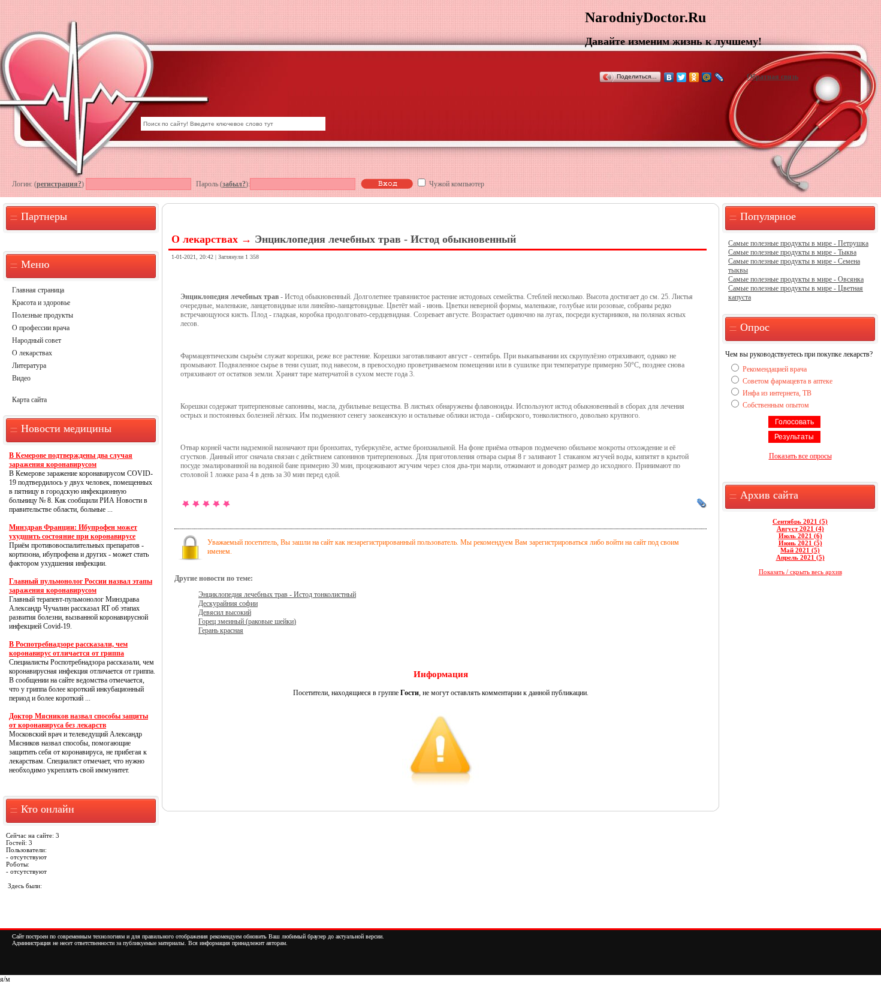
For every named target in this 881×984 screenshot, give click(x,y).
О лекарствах (32, 353)
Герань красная (220, 630)
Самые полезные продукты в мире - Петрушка (798, 243)
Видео (21, 378)
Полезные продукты (42, 315)
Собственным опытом (776, 405)
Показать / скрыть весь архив (800, 571)
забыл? (234, 184)
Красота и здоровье (41, 302)
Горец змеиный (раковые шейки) (247, 621)
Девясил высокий (224, 612)
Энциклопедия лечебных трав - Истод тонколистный (277, 594)
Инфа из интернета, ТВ (777, 393)
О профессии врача (41, 328)
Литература (29, 365)
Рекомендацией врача (775, 369)
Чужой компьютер (455, 184)
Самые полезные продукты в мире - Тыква (792, 252)
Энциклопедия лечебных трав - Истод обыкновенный (385, 239)
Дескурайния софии (228, 603)
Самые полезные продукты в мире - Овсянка (796, 279)
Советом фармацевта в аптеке (787, 381)
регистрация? (59, 184)
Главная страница (38, 290)
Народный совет (36, 340)
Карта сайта (29, 400)
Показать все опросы (800, 456)
